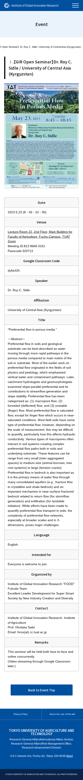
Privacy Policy (21, 714)
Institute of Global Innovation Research (31, 5)
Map (69, 756)
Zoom (12, 241)
